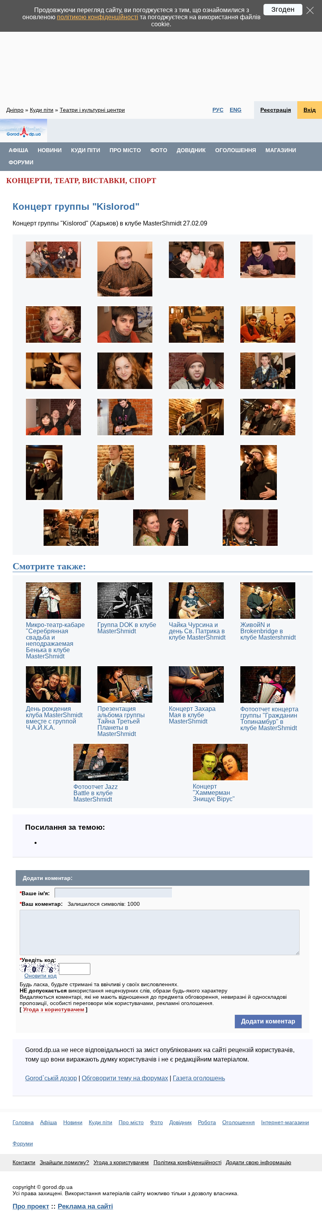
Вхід (310, 110)
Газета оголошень (199, 1078)
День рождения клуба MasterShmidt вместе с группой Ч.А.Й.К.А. (54, 718)
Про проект (31, 1206)
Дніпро (15, 110)
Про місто (125, 150)
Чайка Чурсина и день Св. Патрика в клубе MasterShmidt (197, 631)
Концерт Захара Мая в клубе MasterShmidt (192, 715)
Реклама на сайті (85, 1206)
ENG (236, 110)
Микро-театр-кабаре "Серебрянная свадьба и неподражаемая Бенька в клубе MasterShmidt (55, 641)
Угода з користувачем (53, 1009)
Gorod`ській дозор (51, 1078)
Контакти (24, 1162)
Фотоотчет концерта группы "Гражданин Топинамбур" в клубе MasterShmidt (269, 718)
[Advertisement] (161, 51)
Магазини (280, 150)
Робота (207, 1122)
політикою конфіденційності (97, 17)
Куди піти (41, 110)
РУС (217, 110)
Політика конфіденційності (187, 1162)
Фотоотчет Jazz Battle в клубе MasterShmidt (95, 793)
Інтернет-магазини (285, 1122)
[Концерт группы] (53, 279)
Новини (50, 150)
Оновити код (40, 975)
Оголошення (235, 150)
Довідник (191, 150)
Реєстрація (275, 110)
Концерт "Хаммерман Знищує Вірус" (214, 792)
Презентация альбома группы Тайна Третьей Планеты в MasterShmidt (121, 721)
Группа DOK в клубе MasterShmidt (126, 628)
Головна (23, 1122)
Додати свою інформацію (258, 1162)
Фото (158, 150)
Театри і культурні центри (92, 110)
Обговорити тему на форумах (125, 1078)
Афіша (18, 150)
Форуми (21, 162)
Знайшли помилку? (64, 1162)
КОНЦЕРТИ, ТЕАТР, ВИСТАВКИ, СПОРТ (81, 180)
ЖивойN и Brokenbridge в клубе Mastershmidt (268, 631)
